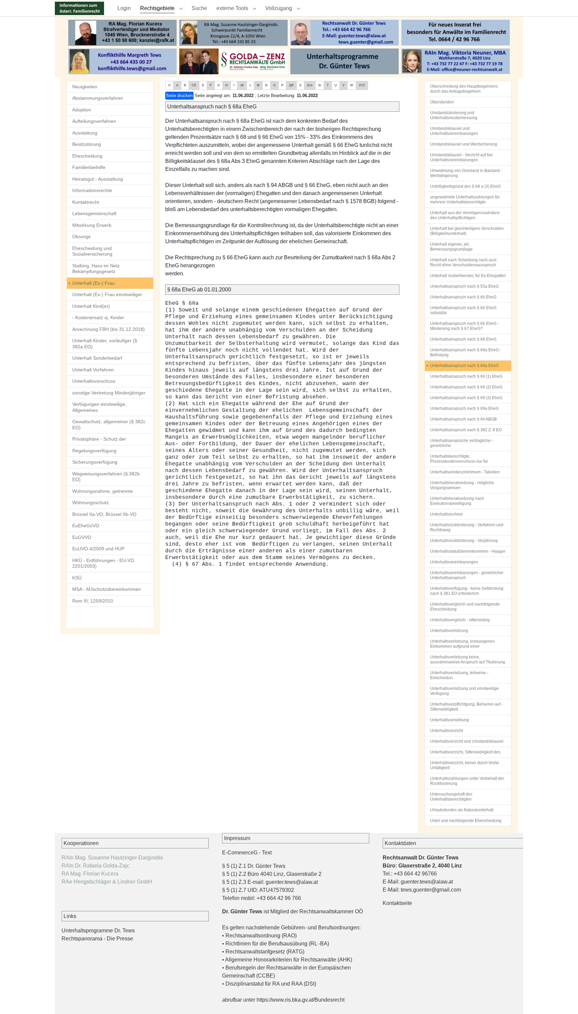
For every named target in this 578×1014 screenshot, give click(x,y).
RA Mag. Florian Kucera (90, 874)
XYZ (362, 85)
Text (267, 852)
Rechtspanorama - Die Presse (97, 938)
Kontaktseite (397, 903)
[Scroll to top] (563, 999)
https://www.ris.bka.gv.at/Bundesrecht (301, 1000)
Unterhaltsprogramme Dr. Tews (98, 930)
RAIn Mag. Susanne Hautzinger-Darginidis (112, 857)
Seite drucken (179, 95)
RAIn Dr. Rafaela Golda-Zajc (95, 865)
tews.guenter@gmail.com (431, 890)
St (319, 85)
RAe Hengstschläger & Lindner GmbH (107, 882)
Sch (309, 85)
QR (291, 85)
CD (194, 85)
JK (242, 85)
